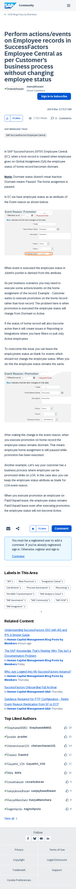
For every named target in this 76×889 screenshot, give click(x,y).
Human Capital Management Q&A (29, 691)
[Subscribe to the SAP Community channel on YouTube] (41, 838)
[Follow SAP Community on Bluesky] (34, 838)
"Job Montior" (12, 587)
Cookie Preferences (19, 880)
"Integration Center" (51, 581)
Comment (18, 556)
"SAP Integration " (15, 606)
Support (57, 870)
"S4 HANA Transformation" (19, 594)
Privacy (19, 849)
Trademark (18, 870)
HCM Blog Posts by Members (22, 14)
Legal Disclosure (57, 859)
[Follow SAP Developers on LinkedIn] (47, 838)
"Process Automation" (37, 587)
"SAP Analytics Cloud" (50, 594)
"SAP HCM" (61, 600)
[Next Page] (40, 611)
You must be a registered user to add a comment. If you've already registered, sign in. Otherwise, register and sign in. (37, 545)
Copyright (19, 859)
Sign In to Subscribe (54, 96)
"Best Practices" (26, 581)
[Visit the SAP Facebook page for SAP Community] (28, 838)
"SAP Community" (40, 600)
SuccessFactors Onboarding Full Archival (30, 687)
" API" (8, 581)
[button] (7, 118)
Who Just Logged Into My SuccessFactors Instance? (37, 671)
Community (26, 5)
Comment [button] (62, 528)
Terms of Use (57, 849)
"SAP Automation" (15, 600)
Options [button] (39, 103)
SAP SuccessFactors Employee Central (25, 135)
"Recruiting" (61, 587)
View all (9, 818)
